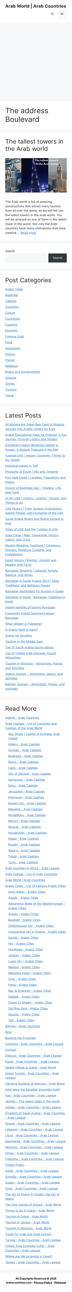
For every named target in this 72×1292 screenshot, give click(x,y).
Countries (12, 307)
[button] (52, 14)
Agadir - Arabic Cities (23, 897)
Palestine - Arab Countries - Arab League (34, 1159)
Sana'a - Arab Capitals (24, 850)
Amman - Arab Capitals (24, 750)
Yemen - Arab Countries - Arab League (32, 1262)
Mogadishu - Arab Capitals (27, 815)
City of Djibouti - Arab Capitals (29, 774)
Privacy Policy (14, 1165)
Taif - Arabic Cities (21, 1020)
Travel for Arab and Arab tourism (28, 1234)
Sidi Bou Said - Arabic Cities (28, 1008)
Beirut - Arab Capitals (23, 762)
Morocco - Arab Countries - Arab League (34, 1147)
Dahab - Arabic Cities (23, 937)
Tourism (10, 389)
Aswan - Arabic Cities (23, 914)
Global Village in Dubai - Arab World (30, 1067)
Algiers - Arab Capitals (24, 744)
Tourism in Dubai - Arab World (26, 1216)
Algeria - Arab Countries (22, 717)
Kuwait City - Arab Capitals (27, 803)
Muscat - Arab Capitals (24, 827)
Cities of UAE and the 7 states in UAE (31, 529)
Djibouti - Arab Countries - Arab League (33, 1055)
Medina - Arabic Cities (24, 967)
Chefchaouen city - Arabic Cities (31, 926)
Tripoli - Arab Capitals (23, 856)
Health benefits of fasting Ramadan (30, 607)
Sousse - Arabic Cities (23, 1014)
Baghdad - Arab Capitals (25, 756)
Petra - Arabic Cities (22, 985)
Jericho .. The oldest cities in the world (32, 1101)
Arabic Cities (14, 289)
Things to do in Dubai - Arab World (29, 1210)
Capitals (11, 301)
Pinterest (60, 1282)
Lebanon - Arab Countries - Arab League (34, 1129)
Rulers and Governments (22, 372)
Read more (28, 233)
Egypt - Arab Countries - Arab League (32, 1061)
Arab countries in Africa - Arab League (32, 868)
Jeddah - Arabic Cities (24, 955)
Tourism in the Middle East (24, 641)
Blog (8, 1032)
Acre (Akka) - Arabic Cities (27, 892)
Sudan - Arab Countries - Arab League (32, 1182)
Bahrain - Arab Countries (22, 1026)
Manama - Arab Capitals (25, 809)
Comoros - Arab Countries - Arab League (34, 1044)
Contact (10, 1050)
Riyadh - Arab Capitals (24, 844)
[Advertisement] (36, 60)
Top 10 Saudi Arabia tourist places (29, 647)
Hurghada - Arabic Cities (25, 949)
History (10, 354)
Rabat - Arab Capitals (23, 838)
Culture (10, 313)
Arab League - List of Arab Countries (31, 874)
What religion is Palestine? (23, 624)
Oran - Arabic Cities (22, 979)
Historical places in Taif (21, 466)
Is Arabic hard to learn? (21, 629)
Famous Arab (14, 336)
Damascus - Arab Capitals (26, 779)
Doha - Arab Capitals (23, 785)
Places (10, 360)
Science (10, 378)
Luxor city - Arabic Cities (25, 961)
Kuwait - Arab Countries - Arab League (32, 1123)
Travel (9, 395)
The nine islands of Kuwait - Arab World (33, 1204)
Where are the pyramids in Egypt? (29, 1256)
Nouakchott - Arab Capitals (27, 833)
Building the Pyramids (20, 1038)
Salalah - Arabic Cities (23, 996)
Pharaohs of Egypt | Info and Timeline (31, 471)
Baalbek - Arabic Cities (24, 920)
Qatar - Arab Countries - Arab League (32, 1171)
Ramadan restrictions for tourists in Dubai (34, 591)
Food (8, 342)
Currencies (12, 318)
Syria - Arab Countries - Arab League (31, 1188)
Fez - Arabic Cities (21, 943)
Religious (11, 366)
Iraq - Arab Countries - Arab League (30, 1095)
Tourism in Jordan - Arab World (27, 1222)
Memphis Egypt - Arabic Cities (29, 973)
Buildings (11, 295)
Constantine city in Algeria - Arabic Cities (37, 931)
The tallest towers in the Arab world (34, 145)
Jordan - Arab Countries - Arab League (33, 1107)
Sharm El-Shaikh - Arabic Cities (30, 1002)
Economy (11, 330)
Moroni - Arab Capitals (24, 821)
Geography (13, 348)
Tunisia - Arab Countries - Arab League (33, 1240)
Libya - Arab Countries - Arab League (32, 1135)
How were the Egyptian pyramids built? (32, 1089)
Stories (10, 383)
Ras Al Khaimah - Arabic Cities (29, 991)
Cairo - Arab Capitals (23, 768)
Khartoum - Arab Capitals (26, 797)
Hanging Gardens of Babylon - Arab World (35, 1083)
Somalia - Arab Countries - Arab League (33, 1176)
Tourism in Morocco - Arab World (28, 1228)
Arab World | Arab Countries (35, 6)
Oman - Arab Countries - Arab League (32, 1153)
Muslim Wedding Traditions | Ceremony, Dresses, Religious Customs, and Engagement (33, 550)
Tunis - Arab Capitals (23, 862)
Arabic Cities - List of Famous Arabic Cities (35, 886)
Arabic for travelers (18, 635)
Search (10, 251)
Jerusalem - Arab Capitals (26, 791)
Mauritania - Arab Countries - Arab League (35, 1141)
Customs (11, 324)
